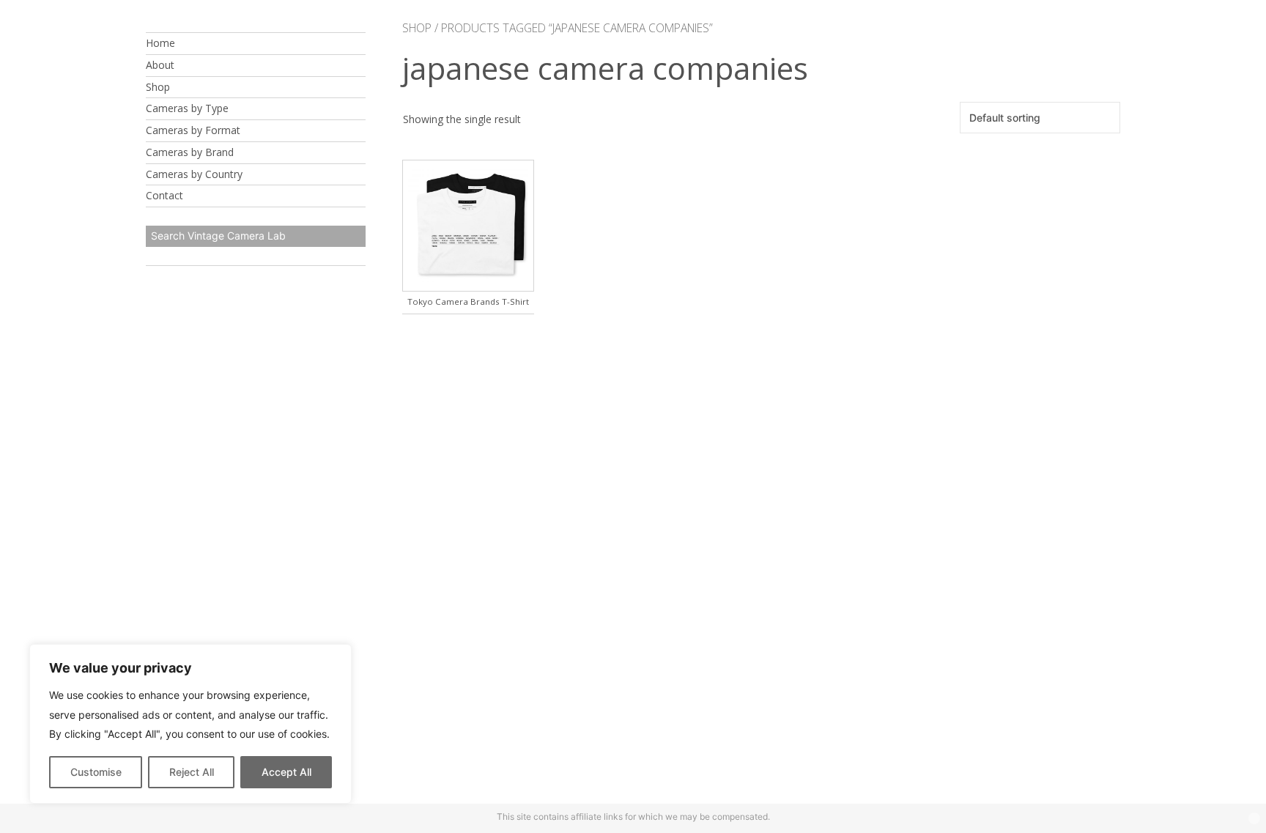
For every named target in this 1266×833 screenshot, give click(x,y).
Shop (158, 87)
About (160, 65)
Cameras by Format (193, 130)
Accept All (286, 772)
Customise (96, 772)
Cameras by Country (194, 174)
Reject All (191, 772)
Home (160, 43)
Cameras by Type (187, 108)
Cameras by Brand (190, 152)
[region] (190, 724)
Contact (164, 195)
